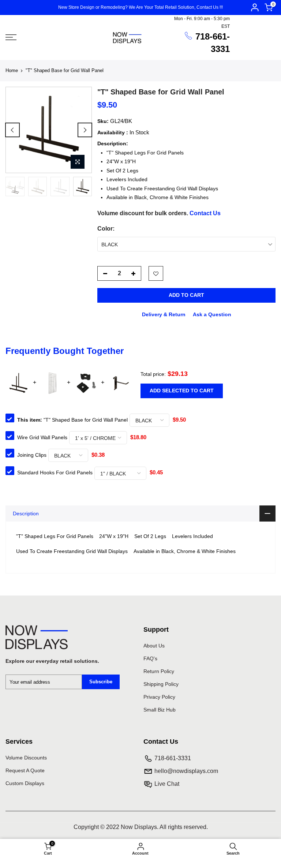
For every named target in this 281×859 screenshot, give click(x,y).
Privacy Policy (159, 697)
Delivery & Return (164, 314)
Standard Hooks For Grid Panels (55, 472)
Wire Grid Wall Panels (42, 437)
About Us (154, 646)
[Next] (85, 130)
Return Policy (158, 671)
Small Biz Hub (159, 710)
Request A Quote (25, 770)
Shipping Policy (161, 684)
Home (11, 70)
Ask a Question (212, 314)
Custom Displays (24, 783)
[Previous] (12, 130)
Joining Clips (31, 455)
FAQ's (150, 658)
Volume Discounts (26, 758)
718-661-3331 (172, 758)
